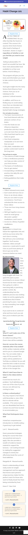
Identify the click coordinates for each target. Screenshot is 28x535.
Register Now (14, 33)
